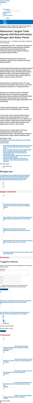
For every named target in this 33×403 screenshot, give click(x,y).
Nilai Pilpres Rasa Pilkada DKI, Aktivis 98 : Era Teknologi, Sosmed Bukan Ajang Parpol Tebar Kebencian (15, 160)
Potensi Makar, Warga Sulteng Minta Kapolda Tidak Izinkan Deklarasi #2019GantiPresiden (15, 175)
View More (3, 331)
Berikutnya (6, 323)
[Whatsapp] (3, 188)
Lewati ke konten (5, 0)
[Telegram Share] (3, 186)
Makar (29, 140)
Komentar (3, 269)
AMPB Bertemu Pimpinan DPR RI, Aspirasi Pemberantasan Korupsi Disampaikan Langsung (16, 229)
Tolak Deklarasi (4, 141)
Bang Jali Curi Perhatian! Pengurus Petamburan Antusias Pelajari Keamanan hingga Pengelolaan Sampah (16, 205)
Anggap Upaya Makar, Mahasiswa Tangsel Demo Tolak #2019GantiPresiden (16, 156)
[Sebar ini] (3, 182)
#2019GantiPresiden (10, 140)
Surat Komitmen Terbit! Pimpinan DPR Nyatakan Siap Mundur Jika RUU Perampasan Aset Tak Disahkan (17, 217)
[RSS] (3, 167)
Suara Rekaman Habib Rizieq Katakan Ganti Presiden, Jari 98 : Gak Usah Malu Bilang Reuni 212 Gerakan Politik (18, 147)
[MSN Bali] (3, 2)
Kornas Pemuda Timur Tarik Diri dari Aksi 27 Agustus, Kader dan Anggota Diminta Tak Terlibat (18, 241)
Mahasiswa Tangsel (21, 140)
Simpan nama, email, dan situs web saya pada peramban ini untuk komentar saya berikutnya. (13, 286)
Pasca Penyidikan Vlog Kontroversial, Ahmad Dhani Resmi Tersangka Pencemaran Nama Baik (17, 150)
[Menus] (0, 4)
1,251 (4, 322)
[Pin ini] (3, 185)
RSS (8, 18)
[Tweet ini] (3, 183)
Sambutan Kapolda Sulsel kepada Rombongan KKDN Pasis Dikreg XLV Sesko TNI (13, 178)
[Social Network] (3, 16)
